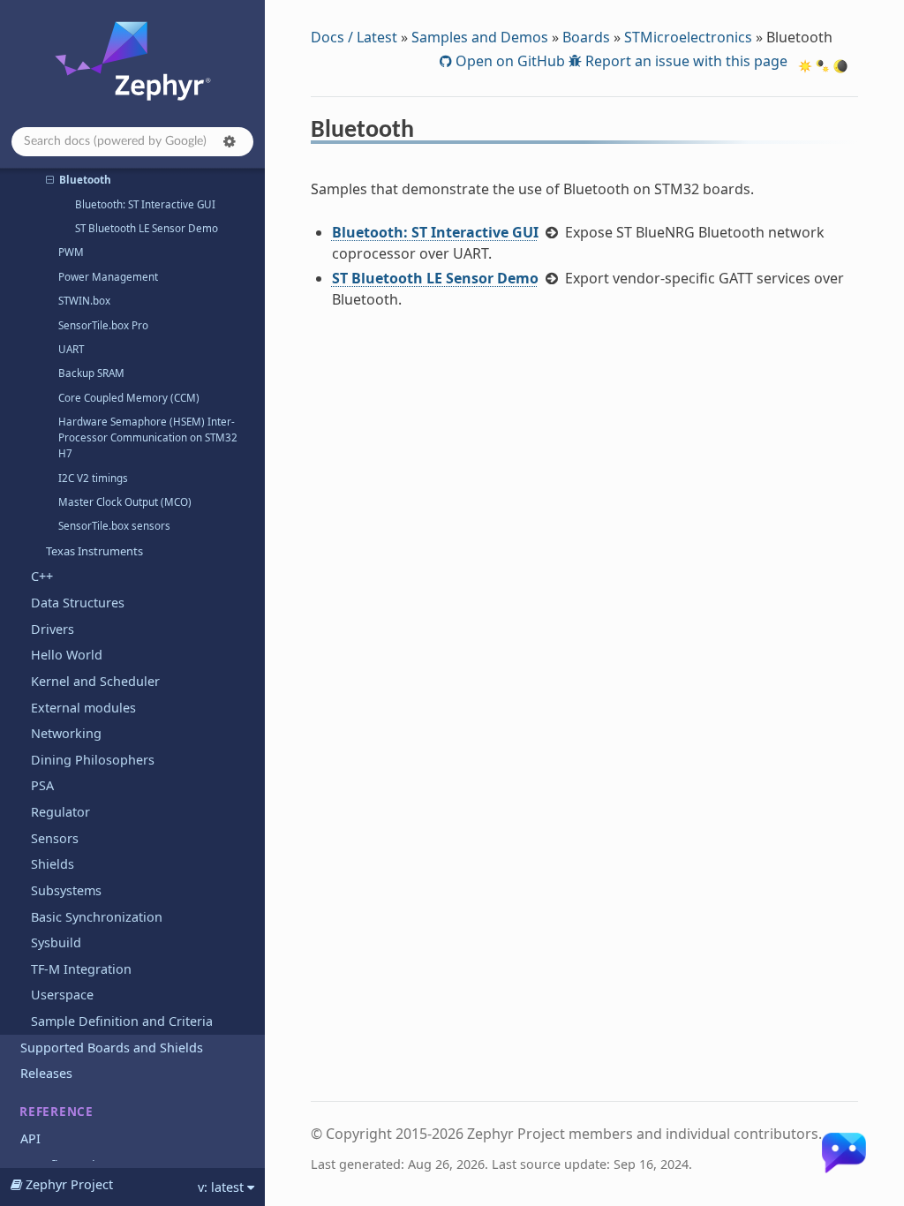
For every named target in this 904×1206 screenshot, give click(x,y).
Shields (52, 864)
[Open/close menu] (50, 180)
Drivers (52, 629)
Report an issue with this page (684, 61)
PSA (42, 785)
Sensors (55, 838)
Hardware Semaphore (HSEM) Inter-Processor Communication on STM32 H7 (147, 437)
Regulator (60, 811)
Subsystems (66, 890)
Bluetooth (85, 179)
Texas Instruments (94, 551)
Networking (66, 733)
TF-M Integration (81, 969)
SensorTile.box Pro (103, 325)
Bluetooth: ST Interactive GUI (145, 204)
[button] (230, 141)
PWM (71, 252)
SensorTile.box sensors (114, 525)
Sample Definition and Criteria (122, 1021)
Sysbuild (56, 942)
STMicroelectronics (688, 37)
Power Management (108, 276)
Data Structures (77, 602)
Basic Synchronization (96, 916)
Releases (46, 1073)
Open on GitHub (508, 61)
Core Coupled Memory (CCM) (129, 397)
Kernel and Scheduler (95, 681)
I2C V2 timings (93, 478)
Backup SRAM (91, 373)
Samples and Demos (479, 37)
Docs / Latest (354, 37)
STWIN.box (84, 300)
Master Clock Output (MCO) (125, 502)
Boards (586, 37)
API (30, 1138)
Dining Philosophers (92, 759)
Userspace (62, 994)
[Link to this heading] (426, 132)
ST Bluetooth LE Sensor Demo (146, 228)
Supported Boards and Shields (111, 1047)
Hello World (66, 654)
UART (71, 349)
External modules (83, 707)
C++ (42, 576)
